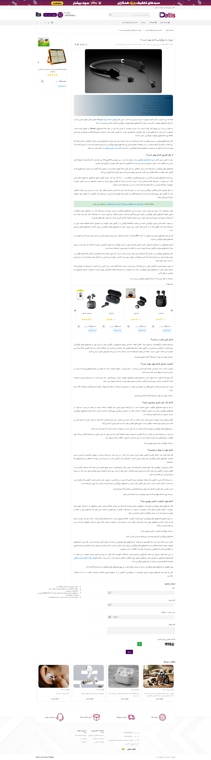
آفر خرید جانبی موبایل (113, 148)
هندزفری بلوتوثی (87, 313)
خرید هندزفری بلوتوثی (146, 159)
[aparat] (52, 23)
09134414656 (130, 732)
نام (173, 587)
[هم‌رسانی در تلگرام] (81, 45)
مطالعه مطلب (159, 699)
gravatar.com (46, 593)
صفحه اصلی (164, 22)
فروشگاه (152, 22)
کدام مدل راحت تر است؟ (160, 102)
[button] (153, 326)
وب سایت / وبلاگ (168, 612)
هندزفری (161, 313)
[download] (129, 749)
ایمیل (171, 600)
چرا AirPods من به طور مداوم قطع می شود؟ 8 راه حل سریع (124, 694)
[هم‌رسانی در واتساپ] (86, 45)
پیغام (171, 624)
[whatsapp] (41, 23)
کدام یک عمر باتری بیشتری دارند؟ (156, 107)
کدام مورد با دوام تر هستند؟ (158, 110)
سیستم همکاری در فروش (96, 735)
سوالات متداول (99, 742)
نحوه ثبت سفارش (98, 738)
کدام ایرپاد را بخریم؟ (62, 693)
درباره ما (84, 742)
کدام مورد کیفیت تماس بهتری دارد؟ (155, 112)
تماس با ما (83, 738)
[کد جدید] (139, 644)
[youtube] (48, 23)
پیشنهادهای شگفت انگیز (164, 7)
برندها (143, 22)
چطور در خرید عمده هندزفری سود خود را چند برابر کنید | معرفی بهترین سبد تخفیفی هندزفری (159, 694)
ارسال (129, 652)
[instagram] (37, 23)
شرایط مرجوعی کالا (80, 735)
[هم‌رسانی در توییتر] (78, 45)
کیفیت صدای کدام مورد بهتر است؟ (156, 105)
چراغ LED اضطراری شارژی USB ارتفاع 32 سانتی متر (52, 70)
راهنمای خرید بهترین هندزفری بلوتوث (92, 693)
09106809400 (130, 736)
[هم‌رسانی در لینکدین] (83, 45)
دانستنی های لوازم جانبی (129, 22)
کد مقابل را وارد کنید (165, 639)
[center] (110, 15)
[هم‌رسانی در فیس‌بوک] (75, 45)
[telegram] (45, 23)
